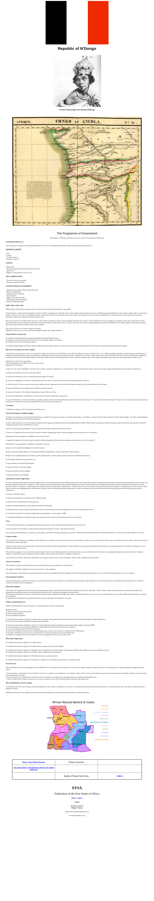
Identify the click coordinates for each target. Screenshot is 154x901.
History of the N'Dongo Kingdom (33, 762)
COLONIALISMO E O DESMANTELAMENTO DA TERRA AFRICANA (33, 769)
